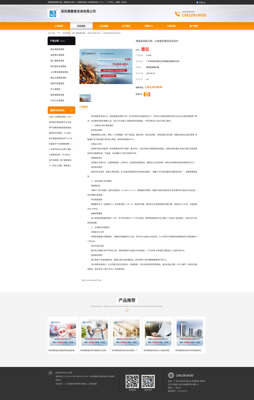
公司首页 (59, 26)
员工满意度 (55, 89)
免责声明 (77, 384)
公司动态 (171, 26)
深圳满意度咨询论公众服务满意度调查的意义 (130, 350)
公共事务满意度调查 (59, 72)
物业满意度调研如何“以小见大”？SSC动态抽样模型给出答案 (61, 138)
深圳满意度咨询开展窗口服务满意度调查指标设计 (195, 350)
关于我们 (126, 26)
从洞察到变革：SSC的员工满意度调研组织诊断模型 (61, 155)
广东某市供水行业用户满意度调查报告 (61, 149)
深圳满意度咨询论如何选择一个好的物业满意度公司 (101, 350)
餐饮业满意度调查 (58, 78)
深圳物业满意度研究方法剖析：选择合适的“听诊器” (61, 122)
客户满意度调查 (78, 33)
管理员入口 (85, 384)
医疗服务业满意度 (58, 66)
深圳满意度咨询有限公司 (99, 376)
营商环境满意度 (57, 83)
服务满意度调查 (57, 95)
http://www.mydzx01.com (91, 280)
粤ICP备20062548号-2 (81, 376)
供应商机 (81, 26)
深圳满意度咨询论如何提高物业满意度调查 (161, 350)
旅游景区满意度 (57, 55)
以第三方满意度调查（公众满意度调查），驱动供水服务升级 (61, 117)
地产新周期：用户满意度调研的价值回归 (61, 160)
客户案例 (194, 26)
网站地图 (93, 384)
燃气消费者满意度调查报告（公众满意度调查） (61, 128)
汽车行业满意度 (57, 101)
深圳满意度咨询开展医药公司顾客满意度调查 (66, 350)
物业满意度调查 (57, 49)
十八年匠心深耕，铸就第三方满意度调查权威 (61, 166)
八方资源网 (69, 384)
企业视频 (104, 26)
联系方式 (59, 34)
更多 (72, 110)
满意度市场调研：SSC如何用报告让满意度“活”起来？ (61, 133)
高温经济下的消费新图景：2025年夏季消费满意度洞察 (61, 144)
